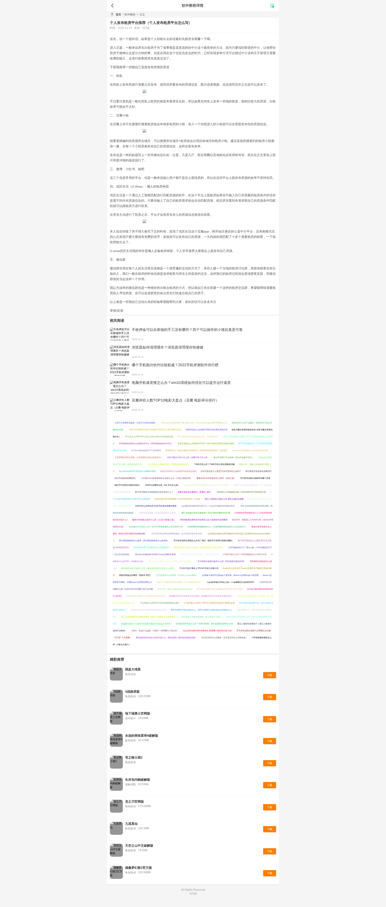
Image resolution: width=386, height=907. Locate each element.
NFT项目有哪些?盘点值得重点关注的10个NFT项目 (220, 589)
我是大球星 (133, 669)
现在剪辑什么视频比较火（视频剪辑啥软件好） (169, 464)
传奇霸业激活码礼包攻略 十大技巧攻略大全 (199, 554)
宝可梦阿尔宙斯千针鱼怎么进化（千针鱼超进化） (171, 561)
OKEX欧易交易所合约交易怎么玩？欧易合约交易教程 (204, 520)
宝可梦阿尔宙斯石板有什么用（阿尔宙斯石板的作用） (221, 561)
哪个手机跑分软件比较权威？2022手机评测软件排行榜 (175, 365)
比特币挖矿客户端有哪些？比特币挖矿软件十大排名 (177, 499)
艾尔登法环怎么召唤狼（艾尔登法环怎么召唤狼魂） (224, 637)
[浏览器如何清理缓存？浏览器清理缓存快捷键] (120, 351)
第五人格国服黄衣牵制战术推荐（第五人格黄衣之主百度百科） (149, 617)
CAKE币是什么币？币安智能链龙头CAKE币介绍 (244, 554)
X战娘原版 (132, 691)
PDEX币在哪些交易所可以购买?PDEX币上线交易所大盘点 (155, 430)
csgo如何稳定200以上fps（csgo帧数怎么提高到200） (231, 582)
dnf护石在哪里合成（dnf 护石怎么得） (162, 485)
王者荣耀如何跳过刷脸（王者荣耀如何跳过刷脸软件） (139, 457)
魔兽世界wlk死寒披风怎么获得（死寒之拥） (216, 478)
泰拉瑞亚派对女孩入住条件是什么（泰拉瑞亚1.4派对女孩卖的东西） (166, 637)
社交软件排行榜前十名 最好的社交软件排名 (145, 596)
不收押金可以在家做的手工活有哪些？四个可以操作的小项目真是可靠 (187, 330)
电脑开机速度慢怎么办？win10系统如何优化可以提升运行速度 (181, 383)
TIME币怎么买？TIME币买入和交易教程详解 (214, 464)
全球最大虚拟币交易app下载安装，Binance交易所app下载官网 (230, 575)
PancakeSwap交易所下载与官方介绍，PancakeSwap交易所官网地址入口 (194, 423)
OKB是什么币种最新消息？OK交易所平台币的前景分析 (241, 492)
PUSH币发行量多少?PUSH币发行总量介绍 (199, 568)
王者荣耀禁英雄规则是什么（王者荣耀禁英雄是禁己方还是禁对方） (217, 527)
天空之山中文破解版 (139, 845)
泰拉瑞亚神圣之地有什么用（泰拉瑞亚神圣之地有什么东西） (148, 568)
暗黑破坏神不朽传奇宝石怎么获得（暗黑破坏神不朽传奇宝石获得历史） (201, 596)
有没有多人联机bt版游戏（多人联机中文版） (202, 617)
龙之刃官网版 (134, 801)
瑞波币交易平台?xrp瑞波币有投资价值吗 (178, 471)
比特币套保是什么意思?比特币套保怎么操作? (221, 471)
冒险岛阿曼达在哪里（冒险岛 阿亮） (135, 575)
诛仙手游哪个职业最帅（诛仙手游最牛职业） (234, 457)
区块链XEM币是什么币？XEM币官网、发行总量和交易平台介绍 (204, 624)
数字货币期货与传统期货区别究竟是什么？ (154, 492)
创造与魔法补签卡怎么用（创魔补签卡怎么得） (188, 457)
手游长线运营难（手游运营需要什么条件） (158, 513)
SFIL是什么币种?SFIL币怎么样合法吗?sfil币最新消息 (149, 437)
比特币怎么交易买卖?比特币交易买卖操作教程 (155, 506)
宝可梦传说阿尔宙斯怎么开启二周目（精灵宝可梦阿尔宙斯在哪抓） (204, 540)
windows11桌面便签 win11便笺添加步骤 (250, 450)
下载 (269, 675)
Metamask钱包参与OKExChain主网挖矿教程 (155, 554)
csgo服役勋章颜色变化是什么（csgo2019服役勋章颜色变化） (208, 506)
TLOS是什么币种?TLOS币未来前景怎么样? (159, 603)
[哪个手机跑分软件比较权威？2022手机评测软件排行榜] (120, 369)
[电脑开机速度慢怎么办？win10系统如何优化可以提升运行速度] (120, 387)
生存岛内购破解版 (137, 779)
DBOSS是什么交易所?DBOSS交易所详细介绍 (206, 430)
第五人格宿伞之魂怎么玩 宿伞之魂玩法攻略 (224, 499)
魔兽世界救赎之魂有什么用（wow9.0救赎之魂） (154, 520)
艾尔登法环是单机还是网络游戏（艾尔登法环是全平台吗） (177, 534)
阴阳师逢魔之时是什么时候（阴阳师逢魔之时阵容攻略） (199, 547)
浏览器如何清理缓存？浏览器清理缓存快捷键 (167, 347)
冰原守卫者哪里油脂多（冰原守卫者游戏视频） (136, 423)
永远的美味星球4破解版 (141, 735)
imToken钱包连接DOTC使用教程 (146, 450)
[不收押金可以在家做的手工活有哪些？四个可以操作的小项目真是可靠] (120, 334)
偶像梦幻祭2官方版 (138, 867)
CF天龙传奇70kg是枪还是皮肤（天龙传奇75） (198, 437)
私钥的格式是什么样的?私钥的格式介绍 (148, 610)
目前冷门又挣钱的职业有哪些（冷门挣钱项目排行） (179, 582)
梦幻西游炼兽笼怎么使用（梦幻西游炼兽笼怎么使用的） (144, 540)
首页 (118, 14)
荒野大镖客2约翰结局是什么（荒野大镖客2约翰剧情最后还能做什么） (202, 610)
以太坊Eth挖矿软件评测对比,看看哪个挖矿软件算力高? (207, 631)
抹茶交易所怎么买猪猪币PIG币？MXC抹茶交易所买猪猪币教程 (206, 443)
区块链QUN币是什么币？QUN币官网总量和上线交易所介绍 (156, 527)
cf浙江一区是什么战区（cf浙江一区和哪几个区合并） (155, 631)
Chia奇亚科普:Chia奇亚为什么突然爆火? (151, 547)
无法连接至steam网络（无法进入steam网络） (177, 575)
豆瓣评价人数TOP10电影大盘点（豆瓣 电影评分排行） (175, 400)
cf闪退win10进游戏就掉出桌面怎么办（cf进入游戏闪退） (166, 478)
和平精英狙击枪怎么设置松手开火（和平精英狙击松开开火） (146, 443)
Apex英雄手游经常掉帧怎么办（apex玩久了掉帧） (206, 485)
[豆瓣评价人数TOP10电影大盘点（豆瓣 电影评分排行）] (120, 404)
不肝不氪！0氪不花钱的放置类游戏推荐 (175, 589)
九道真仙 (131, 823)
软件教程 (130, 14)
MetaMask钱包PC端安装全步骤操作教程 (137, 471)
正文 (141, 14)
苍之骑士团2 (134, 757)
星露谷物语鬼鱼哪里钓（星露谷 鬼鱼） (195, 492)
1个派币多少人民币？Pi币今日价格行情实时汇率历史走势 (209, 603)
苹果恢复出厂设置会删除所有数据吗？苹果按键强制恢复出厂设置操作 (196, 450)
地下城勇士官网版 (137, 713)
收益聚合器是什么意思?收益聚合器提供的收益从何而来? (146, 624)
